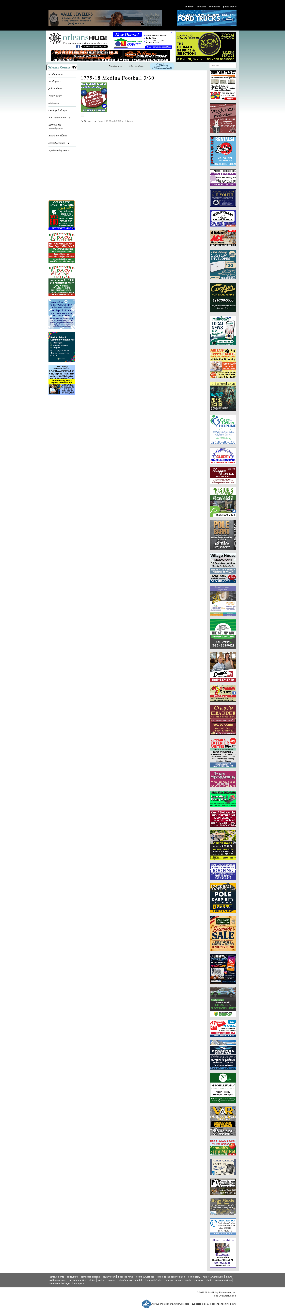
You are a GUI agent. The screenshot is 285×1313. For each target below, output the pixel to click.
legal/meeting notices (59, 150)
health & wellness (57, 135)
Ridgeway (198, 1280)
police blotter (55, 88)
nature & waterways (213, 1276)
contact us (214, 6)
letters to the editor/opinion (55, 126)
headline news (55, 74)
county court (55, 95)
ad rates (189, 6)
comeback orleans (90, 1276)
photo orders (230, 6)
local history (194, 1276)
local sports (54, 81)
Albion (92, 1280)
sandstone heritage (59, 1283)
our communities (77, 1280)
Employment (115, 65)
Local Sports (78, 1283)
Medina (169, 1280)
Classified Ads (136, 65)
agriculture (72, 1276)
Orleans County (183, 1280)
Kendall (138, 1280)
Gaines (111, 1280)
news (229, 1276)
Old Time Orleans (57, 1280)
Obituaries (53, 102)
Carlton (101, 1280)
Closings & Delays (57, 110)
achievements (56, 1276)
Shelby (209, 1280)
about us (201, 6)
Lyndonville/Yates (153, 1280)
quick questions (223, 1280)
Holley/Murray (125, 1280)
